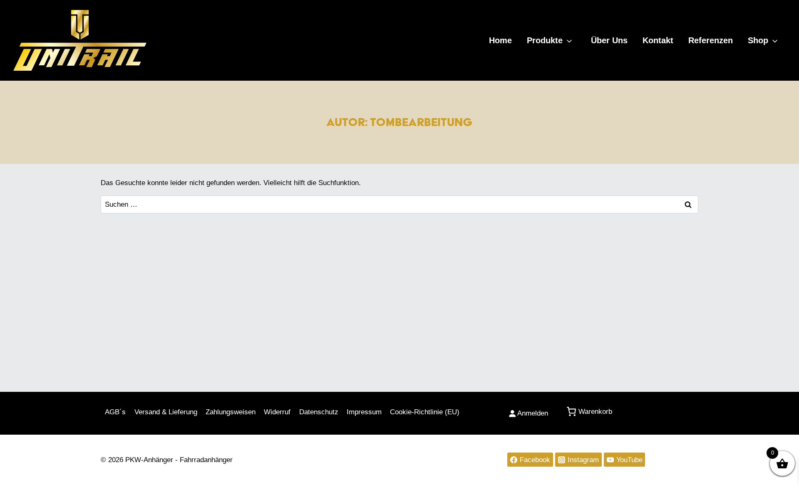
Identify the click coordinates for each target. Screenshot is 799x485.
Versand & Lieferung (165, 412)
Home (500, 40)
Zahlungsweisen (231, 412)
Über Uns (609, 40)
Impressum (364, 412)
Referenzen (710, 40)
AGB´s (115, 412)
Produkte (545, 40)
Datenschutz (318, 412)
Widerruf (277, 412)
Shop (758, 40)
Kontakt (658, 40)
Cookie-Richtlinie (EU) (424, 412)
